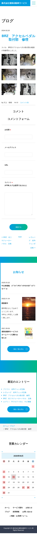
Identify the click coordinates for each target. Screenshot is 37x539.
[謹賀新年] (28, 308)
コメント (16, 183)
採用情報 (16, 511)
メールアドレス (10, 147)
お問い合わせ (27, 511)
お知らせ (29, 507)
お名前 (8, 129)
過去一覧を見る (18, 349)
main (20, 237)
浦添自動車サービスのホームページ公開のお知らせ (10, 334)
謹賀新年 (5, 303)
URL (6, 165)
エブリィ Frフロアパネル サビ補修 (17, 401)
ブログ (12, 426)
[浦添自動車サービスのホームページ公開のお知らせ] (28, 333)
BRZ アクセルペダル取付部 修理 (16, 395)
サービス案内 (18, 507)
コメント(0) (24, 102)
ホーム (5, 426)
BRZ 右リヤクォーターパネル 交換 (17, 398)
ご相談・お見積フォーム (18, 516)
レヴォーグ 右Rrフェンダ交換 (14, 392)
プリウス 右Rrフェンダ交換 (14, 389)
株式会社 (14, 3)
